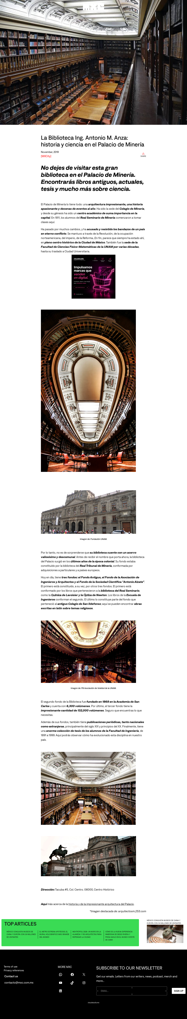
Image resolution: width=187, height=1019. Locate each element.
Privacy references (14, 970)
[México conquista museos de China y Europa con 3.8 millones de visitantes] (165, 934)
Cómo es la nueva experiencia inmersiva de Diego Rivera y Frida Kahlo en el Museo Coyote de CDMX (120, 936)
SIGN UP (178, 990)
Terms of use (10, 966)
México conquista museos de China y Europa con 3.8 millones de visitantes (21, 934)
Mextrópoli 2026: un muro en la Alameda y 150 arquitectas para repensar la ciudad (87, 934)
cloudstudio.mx (93, 1003)
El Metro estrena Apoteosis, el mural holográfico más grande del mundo (54, 934)
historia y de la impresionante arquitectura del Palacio (101, 904)
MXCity (46, 156)
